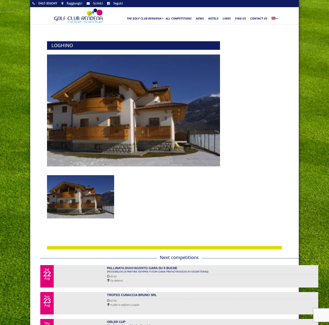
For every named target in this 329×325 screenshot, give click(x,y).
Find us (240, 18)
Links (227, 18)
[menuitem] (274, 19)
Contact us (258, 18)
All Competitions (179, 18)
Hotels (213, 18)
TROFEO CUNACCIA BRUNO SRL (132, 295)
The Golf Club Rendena (144, 18)
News (200, 18)
